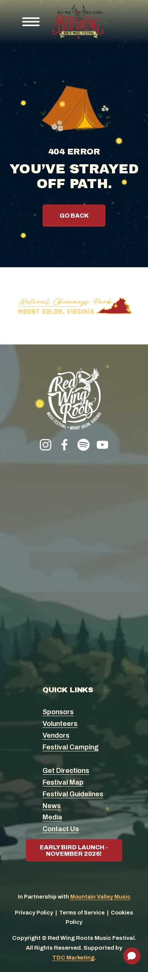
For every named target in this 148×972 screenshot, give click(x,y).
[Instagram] (45, 445)
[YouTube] (102, 445)
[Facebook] (64, 445)
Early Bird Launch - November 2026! (74, 850)
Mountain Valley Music (100, 897)
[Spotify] (83, 445)
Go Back (74, 215)
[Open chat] (131, 955)
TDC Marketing (73, 958)
